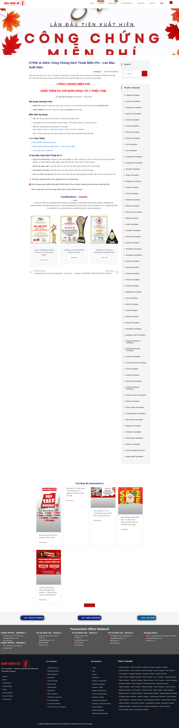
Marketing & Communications (100, 713)
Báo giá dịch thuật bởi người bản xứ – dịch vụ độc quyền (54, 146)
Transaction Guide (52, 681)
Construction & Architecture (99, 700)
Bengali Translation (133, 322)
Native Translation (52, 674)
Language (140, 3)
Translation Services (53, 667)
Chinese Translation (133, 101)
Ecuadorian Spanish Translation (133, 349)
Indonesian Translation (134, 212)
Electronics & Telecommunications (101, 703)
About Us (5, 676)
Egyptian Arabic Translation (135, 335)
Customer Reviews (8, 696)
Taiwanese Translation (134, 107)
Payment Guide (51, 684)
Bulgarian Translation (133, 181)
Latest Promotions (111, 72)
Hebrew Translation (133, 273)
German (74, 129)
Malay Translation (132, 218)
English (39, 129)
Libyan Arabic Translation (135, 407)
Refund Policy (51, 690)
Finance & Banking (97, 707)
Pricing (101, 2)
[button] (89, 605)
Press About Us (7, 683)
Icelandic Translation (133, 356)
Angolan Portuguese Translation (133, 342)
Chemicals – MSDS (97, 687)
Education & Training (97, 697)
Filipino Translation (132, 206)
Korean (61, 129)
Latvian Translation (132, 375)
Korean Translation (132, 120)
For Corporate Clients (53, 700)
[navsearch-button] (171, 2)
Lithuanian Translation (134, 381)
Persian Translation (133, 279)
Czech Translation (132, 193)
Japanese (53, 129)
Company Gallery (7, 686)
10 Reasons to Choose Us (54, 697)
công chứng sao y (66, 106)
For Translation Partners (54, 703)
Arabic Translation (132, 175)
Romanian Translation (133, 249)
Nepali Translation (132, 316)
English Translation (133, 95)
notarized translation (48, 106)
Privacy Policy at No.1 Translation (56, 707)
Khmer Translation (132, 286)
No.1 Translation (54, 75)
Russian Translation (133, 138)
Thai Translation (131, 144)
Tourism (94, 667)
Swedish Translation (133, 200)
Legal (93, 671)
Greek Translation (132, 369)
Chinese (46, 129)
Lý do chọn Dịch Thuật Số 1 (43, 150)
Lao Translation (131, 150)
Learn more (43, 260)
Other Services (126, 3)
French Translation (132, 126)
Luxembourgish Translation (135, 413)
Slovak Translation (132, 267)
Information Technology (98, 684)
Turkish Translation (132, 261)
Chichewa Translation (133, 432)
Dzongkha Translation (133, 329)
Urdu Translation (132, 298)
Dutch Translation (132, 224)
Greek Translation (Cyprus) (135, 450)
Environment (95, 677)
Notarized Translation (53, 671)
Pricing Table (50, 677)
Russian (81, 129)
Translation (112, 2)
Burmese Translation (133, 230)
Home (92, 3)
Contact (152, 3)
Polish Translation (132, 187)
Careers (5, 689)
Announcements (7, 699)
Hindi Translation (132, 310)
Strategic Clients (51, 687)
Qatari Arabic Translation (134, 456)
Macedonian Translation (134, 419)
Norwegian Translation (134, 255)
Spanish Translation (133, 169)
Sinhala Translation (132, 401)
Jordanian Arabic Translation (136, 363)
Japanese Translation (133, 113)
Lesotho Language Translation (132, 388)
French (67, 129)
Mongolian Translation (134, 292)
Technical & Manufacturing (99, 694)
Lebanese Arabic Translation (136, 395)
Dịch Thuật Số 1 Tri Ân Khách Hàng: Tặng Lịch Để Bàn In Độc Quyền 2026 (103, 513)
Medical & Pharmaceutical (99, 690)
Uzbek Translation (132, 304)
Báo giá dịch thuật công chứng (44, 142)
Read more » (43, 542)
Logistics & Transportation (99, 681)
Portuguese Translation (134, 163)
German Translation (133, 132)
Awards (5, 679)
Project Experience (52, 694)
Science (94, 674)
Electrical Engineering (98, 710)
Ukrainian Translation (133, 236)
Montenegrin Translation (134, 438)
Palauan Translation (133, 444)
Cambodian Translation (134, 157)
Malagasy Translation (133, 426)
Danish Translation (132, 243)
